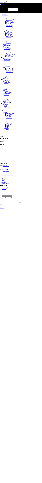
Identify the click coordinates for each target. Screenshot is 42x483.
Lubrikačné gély (7, 66)
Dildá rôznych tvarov (9, 36)
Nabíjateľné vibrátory (9, 25)
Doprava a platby (5, 188)
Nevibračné (8, 40)
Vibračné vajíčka (9, 23)
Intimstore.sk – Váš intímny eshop (7, 175)
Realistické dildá (9, 32)
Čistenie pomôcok (9, 123)
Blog (3, 180)
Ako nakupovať (4, 181)
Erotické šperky (8, 130)
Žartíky (7, 129)
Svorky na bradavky (7, 98)
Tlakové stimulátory (9, 21)
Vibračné (7, 41)
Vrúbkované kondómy (10, 69)
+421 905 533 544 (5, 169)
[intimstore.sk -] (2, 4)
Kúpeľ (7, 121)
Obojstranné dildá (9, 35)
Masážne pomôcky (7, 81)
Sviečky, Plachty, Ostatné (8, 102)
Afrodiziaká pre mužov (10, 113)
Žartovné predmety (7, 93)
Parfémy (7, 126)
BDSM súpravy (6, 95)
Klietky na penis (9, 63)
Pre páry (3, 79)
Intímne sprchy (8, 125)
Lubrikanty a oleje (7, 117)
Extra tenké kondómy (9, 71)
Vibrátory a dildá (5, 15)
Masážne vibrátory (9, 20)
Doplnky (5, 109)
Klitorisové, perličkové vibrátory (11, 19)
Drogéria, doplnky (5, 110)
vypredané (1, 136)
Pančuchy (7, 51)
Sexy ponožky (8, 55)
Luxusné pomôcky (7, 46)
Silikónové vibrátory (9, 26)
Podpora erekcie (9, 74)
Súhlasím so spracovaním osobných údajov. (8, 197)
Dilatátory (5, 65)
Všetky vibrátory (9, 29)
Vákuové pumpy (7, 64)
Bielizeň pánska (6, 77)
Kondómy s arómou (9, 70)
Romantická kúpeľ (9, 92)
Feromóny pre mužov (9, 75)
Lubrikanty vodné (9, 118)
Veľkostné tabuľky (5, 179)
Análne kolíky (6, 83)
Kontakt (3, 178)
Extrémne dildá (8, 37)
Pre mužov (4, 57)
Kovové (7, 42)
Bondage (3, 94)
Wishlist (3, 191)
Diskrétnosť (4, 189)
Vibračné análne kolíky (10, 28)
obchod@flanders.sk (6, 171)
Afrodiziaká (6, 89)
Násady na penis (7, 62)
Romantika (6, 91)
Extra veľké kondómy (9, 72)
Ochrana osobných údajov (6, 183)
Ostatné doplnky (7, 128)
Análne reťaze (8, 43)
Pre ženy (3, 38)
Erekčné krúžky (6, 61)
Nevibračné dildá (7, 31)
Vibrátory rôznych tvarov (10, 22)
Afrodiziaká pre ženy (9, 115)
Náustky (5, 101)
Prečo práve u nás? (5, 187)
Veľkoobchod (4, 190)
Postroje (5, 84)
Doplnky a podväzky (9, 56)
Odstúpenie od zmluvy (5, 177)
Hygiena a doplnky (7, 122)
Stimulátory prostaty (7, 59)
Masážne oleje (6, 87)
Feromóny (6, 88)
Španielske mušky (9, 76)
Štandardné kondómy (9, 68)
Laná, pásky (6, 99)
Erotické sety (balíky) (7, 80)
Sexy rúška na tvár (9, 132)
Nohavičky (8, 53)
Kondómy (6, 67)
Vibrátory (5, 44)
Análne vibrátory (9, 24)
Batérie (7, 30)
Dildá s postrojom (9, 34)
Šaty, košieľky (6, 104)
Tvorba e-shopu (21, 202)
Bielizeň (3, 103)
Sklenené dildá (8, 33)
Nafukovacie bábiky (7, 60)
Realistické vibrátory (9, 17)
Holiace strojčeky (9, 124)
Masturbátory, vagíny (7, 58)
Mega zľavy (4, 14)
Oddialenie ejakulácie (9, 114)
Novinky (3, 133)
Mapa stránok (4, 182)
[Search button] (8, 11)
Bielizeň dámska (7, 49)
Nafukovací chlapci (7, 48)
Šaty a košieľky (8, 52)
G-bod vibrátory (9, 18)
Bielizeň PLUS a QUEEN (10, 54)
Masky (5, 97)
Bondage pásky (6, 100)
